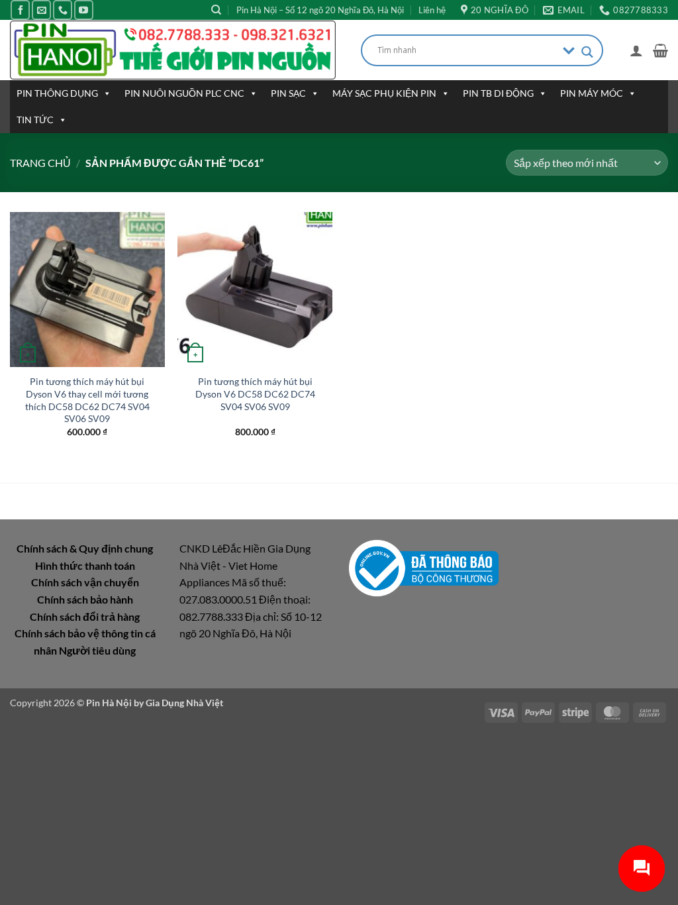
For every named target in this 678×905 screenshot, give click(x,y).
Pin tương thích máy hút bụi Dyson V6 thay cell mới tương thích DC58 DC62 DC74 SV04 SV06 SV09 (87, 400)
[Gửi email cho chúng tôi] (41, 9)
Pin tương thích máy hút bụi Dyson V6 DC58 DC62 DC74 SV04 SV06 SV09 (255, 393)
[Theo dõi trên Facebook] (20, 9)
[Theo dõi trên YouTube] (83, 9)
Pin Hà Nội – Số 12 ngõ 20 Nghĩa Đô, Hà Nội (320, 10)
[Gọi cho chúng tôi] (62, 9)
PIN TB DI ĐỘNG (498, 93)
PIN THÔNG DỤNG (57, 93)
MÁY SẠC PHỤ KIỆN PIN (384, 93)
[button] (636, 50)
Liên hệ (432, 10)
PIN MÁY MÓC (591, 93)
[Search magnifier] (587, 52)
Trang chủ (40, 162)
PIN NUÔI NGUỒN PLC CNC (184, 93)
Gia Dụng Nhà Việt (184, 702)
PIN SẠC (288, 93)
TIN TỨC (35, 119)
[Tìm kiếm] (216, 10)
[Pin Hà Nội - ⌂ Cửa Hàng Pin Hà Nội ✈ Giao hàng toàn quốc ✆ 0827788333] (175, 50)
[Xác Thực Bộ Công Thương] (424, 566)
